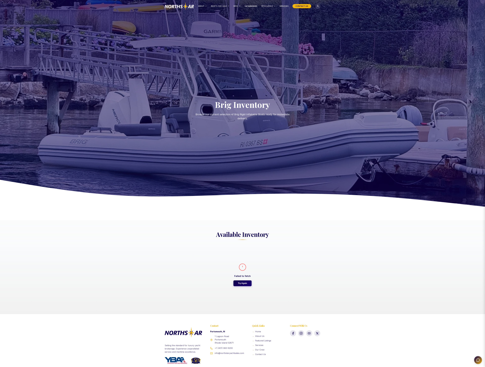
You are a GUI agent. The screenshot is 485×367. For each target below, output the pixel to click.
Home (256, 331)
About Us (258, 336)
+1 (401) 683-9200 (224, 348)
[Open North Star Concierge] (478, 360)
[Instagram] (301, 333)
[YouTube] (309, 333)
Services (257, 345)
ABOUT (201, 6)
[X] (317, 333)
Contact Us (259, 354)
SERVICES (284, 6)
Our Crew (258, 349)
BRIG (236, 6)
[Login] (317, 6)
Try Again (242, 283)
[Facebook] (293, 333)
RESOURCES (267, 6)
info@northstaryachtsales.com (229, 353)
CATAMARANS (251, 6)
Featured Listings (261, 340)
